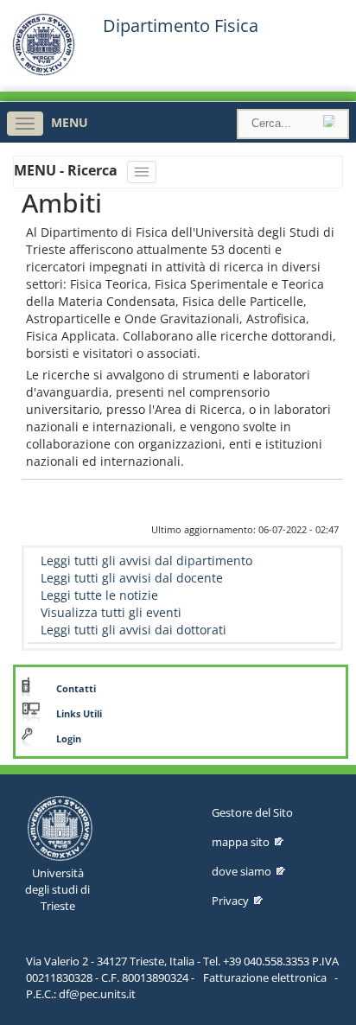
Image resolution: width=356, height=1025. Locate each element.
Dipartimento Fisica (180, 26)
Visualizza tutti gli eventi (111, 612)
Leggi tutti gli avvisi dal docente (132, 578)
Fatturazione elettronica (265, 977)
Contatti (76, 689)
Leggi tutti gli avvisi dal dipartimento (146, 560)
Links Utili (79, 714)
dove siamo (241, 871)
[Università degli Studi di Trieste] (43, 71)
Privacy (230, 900)
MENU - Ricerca (67, 170)
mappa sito (241, 842)
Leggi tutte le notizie (99, 595)
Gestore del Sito (252, 812)
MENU (69, 122)
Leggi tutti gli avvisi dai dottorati (133, 629)
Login (68, 739)
